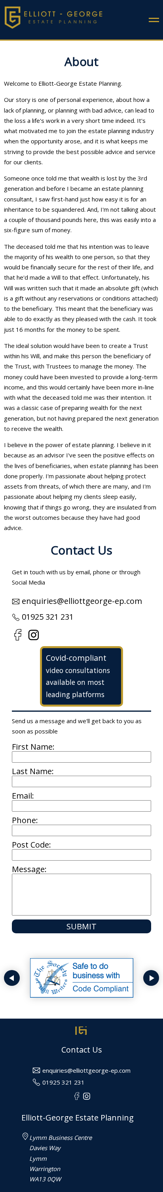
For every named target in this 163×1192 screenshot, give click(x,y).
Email (22, 795)
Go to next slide (151, 978)
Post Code (30, 844)
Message (28, 869)
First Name (32, 746)
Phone (24, 820)
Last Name (32, 771)
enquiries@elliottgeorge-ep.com (82, 601)
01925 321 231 (48, 616)
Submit (81, 926)
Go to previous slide (12, 978)
